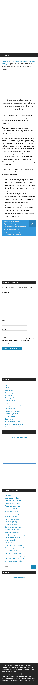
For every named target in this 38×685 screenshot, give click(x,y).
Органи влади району (12, 498)
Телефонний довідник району (15, 535)
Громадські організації (12, 427)
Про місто (8, 387)
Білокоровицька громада (13, 501)
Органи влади (9, 390)
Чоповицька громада (12, 532)
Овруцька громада (11, 522)
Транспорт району (11, 550)
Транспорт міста (10, 398)
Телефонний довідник (12, 411)
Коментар (5, 292)
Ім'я (3, 320)
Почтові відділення (11, 414)
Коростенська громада (12, 514)
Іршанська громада (11, 508)
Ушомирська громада (12, 529)
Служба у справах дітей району (15, 548)
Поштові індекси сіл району (14, 553)
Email (4, 329)
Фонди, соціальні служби (13, 406)
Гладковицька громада (12, 503)
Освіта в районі (10, 543)
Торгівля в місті (10, 408)
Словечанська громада (12, 527)
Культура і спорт (10, 419)
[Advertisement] (19, 31)
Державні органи (10, 393)
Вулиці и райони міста (12, 421)
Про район (8, 495)
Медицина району (11, 540)
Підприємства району (12, 537)
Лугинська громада (11, 511)
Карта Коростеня (10, 416)
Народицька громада (12, 519)
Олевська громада (11, 524)
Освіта (7, 403)
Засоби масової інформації (14, 424)
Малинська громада (11, 516)
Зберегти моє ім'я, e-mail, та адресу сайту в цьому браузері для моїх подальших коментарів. (19, 340)
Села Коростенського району (14, 558)
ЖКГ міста (8, 395)
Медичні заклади (10, 401)
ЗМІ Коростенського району (14, 561)
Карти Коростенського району (15, 556)
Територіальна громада (13, 385)
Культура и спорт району (13, 545)
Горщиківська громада (12, 506)
